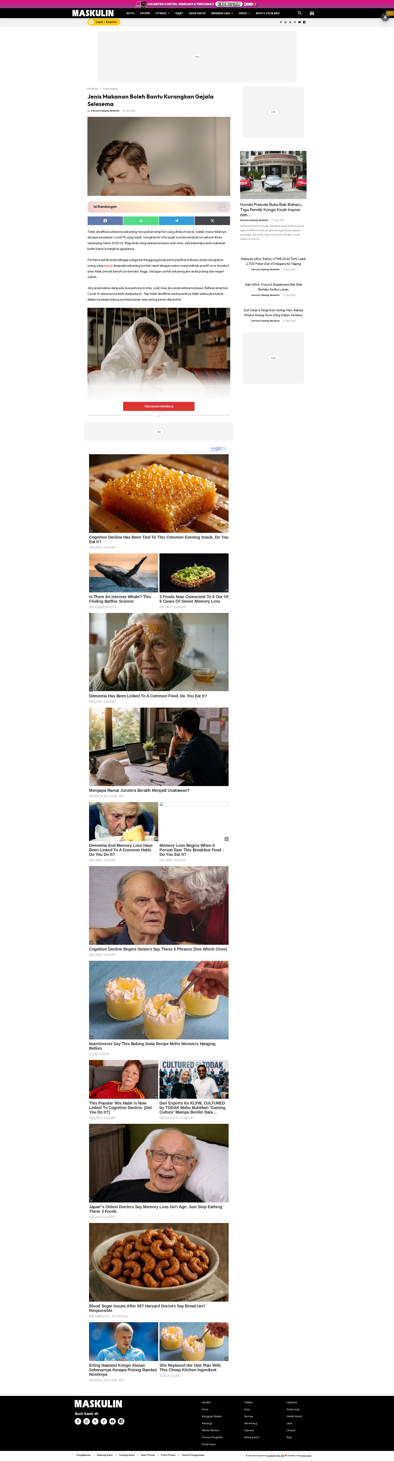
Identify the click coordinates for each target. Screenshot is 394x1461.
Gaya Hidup (110, 88)
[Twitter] (290, 22)
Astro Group (306, 1455)
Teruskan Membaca (159, 406)
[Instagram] (285, 22)
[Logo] (93, 13)
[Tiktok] (295, 22)
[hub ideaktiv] (312, 11)
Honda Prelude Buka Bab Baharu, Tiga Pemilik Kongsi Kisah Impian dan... (271, 209)
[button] (300, 13)
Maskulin (92, 88)
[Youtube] (299, 22)
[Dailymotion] (304, 22)
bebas (108, 265)
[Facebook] (280, 22)
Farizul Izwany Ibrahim (105, 110)
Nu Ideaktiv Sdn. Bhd (275, 1455)
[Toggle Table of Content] (219, 206)
